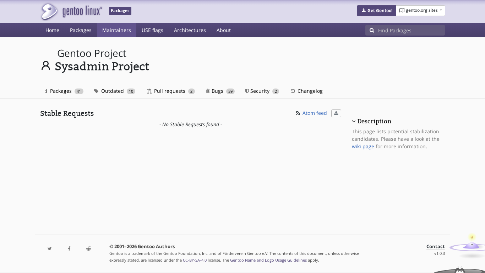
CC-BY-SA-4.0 (195, 260)
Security (263, 90)
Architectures (190, 30)
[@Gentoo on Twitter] (49, 249)
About (224, 30)
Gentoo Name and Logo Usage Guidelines (268, 260)
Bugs (221, 90)
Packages (81, 30)
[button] (376, 10)
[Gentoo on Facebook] (68, 249)
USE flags (152, 30)
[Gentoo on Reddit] (88, 249)
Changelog (309, 90)
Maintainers (116, 30)
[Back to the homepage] (71, 11)
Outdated (116, 90)
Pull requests (172, 90)
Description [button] (374, 121)
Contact (435, 246)
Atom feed (314, 112)
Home (52, 30)
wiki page (363, 146)
